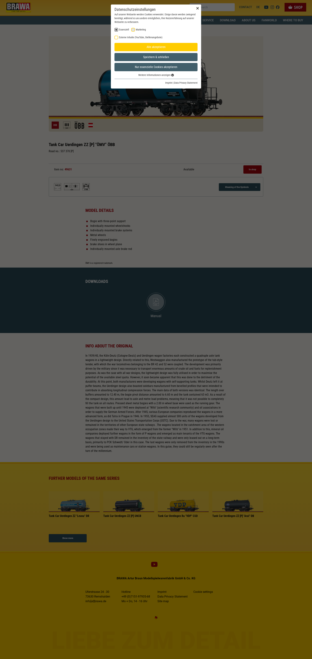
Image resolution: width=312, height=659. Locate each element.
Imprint (168, 82)
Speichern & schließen (156, 57)
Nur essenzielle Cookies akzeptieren (156, 67)
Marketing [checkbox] (141, 29)
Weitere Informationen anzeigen (154, 75)
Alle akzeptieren (156, 47)
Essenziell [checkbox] (124, 29)
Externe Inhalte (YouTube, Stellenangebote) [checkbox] (140, 37)
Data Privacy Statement (186, 82)
